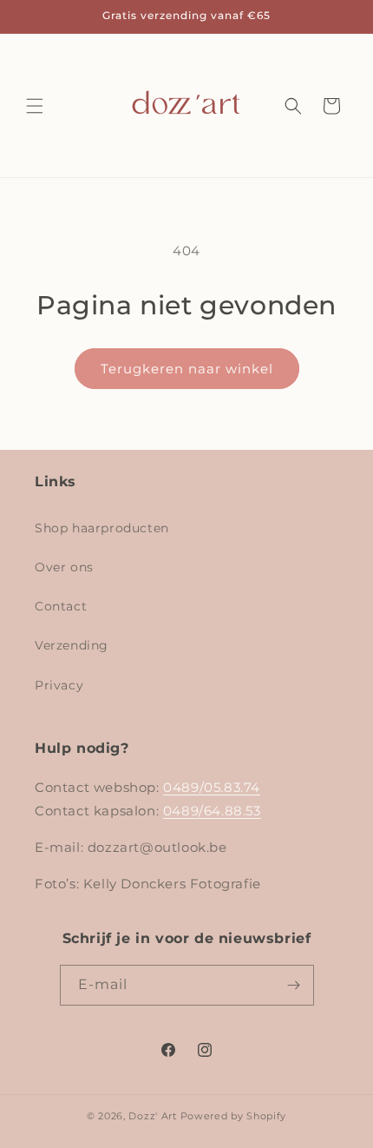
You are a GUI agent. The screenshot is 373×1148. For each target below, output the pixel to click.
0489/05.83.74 (211, 787)
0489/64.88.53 (212, 810)
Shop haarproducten (102, 528)
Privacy (59, 685)
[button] (35, 106)
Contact (61, 606)
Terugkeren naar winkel (187, 368)
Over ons (64, 567)
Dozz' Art (152, 1116)
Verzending (71, 645)
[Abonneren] (294, 985)
